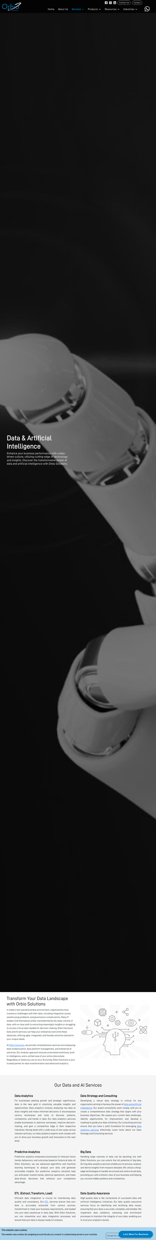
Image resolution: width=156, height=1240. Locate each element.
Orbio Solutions (16, 1045)
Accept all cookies (115, 1236)
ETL (46, 1202)
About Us (63, 9)
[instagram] (110, 2)
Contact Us (124, 3)
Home (51, 9)
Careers (137, 3)
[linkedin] (114, 2)
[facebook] (106, 2)
